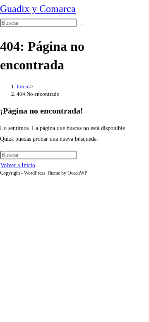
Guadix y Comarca (38, 8)
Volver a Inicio (17, 165)
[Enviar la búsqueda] (81, 25)
